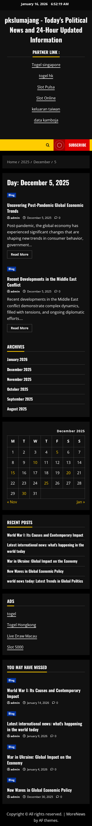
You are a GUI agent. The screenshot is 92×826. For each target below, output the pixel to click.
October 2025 (17, 389)
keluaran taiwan (46, 109)
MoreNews (75, 814)
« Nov (12, 501)
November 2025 (19, 379)
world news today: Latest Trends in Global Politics (45, 581)
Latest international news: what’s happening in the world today (44, 726)
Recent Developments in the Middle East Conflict (41, 282)
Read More (21, 255)
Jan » (81, 501)
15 (13, 472)
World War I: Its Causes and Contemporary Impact (45, 535)
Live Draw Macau (22, 636)
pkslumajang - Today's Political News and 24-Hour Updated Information (46, 29)
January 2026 (17, 359)
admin (15, 218)
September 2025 (20, 399)
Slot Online (46, 98)
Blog (11, 195)
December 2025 (19, 369)
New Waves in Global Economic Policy (35, 571)
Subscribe (77, 145)
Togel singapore (46, 64)
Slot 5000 (15, 647)
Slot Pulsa (46, 87)
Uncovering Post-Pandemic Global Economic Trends (45, 208)
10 (35, 462)
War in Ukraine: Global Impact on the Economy (42, 561)
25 (46, 483)
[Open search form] (48, 145)
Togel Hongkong (21, 624)
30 (24, 493)
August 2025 (17, 409)
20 (68, 472)
